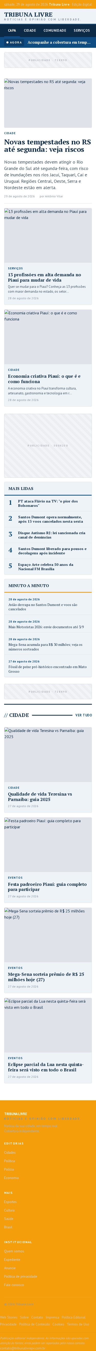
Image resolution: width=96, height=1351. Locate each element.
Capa (12, 30)
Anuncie (10, 1268)
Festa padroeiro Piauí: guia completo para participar (47, 886)
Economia (11, 1177)
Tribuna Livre (43, 16)
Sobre (24, 1317)
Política (9, 1161)
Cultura (9, 1210)
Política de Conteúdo (34, 1324)
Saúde (8, 1218)
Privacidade (8, 1324)
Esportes (10, 1201)
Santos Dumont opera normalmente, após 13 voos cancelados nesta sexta (50, 519)
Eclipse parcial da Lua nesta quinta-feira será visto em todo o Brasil (46, 1067)
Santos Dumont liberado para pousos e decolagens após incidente (52, 550)
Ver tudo (84, 715)
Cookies (58, 1324)
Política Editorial (74, 1317)
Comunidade (55, 30)
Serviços (82, 30)
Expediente (12, 1259)
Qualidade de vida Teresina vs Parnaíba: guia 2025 (40, 796)
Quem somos (14, 1251)
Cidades (10, 1152)
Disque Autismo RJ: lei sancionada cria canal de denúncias (51, 535)
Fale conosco (14, 1285)
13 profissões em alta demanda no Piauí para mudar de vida (44, 277)
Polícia (9, 1169)
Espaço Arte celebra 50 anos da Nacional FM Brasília (45, 566)
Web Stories (8, 1317)
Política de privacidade (20, 1276)
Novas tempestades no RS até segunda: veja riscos (47, 145)
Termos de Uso (78, 1324)
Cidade (30, 30)
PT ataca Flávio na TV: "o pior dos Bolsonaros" (48, 503)
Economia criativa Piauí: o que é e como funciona (44, 378)
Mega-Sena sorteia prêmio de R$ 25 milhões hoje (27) (46, 976)
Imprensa (52, 1317)
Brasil (8, 1227)
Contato (37, 1317)
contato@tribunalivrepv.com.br (22, 1348)
